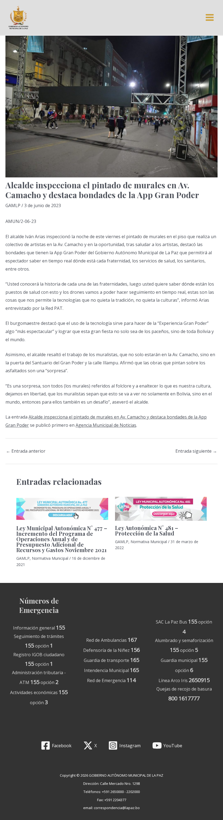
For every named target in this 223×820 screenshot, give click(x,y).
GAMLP (12, 205)
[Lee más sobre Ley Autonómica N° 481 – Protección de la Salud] (161, 509)
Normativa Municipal (50, 558)
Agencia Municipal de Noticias (106, 425)
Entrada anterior (25, 451)
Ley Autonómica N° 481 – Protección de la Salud (146, 530)
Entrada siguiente (196, 451)
